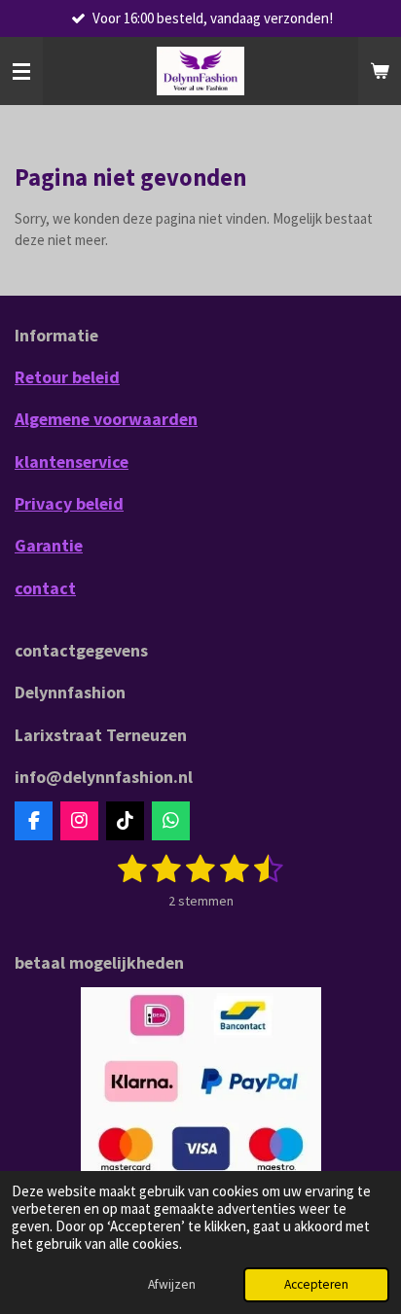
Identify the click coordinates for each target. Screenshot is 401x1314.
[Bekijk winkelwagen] (379, 71)
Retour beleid (67, 377)
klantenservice (71, 461)
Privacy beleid (69, 503)
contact (45, 588)
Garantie (49, 545)
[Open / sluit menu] (21, 71)
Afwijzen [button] (172, 1284)
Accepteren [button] (316, 1284)
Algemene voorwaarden (106, 419)
